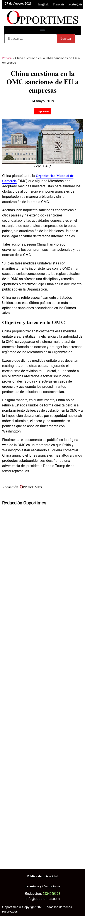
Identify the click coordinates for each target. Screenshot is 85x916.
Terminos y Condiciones (42, 885)
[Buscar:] (30, 38)
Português (75, 4)
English (43, 4)
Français (58, 4)
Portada (7, 58)
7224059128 (51, 893)
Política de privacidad (42, 875)
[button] (42, 29)
